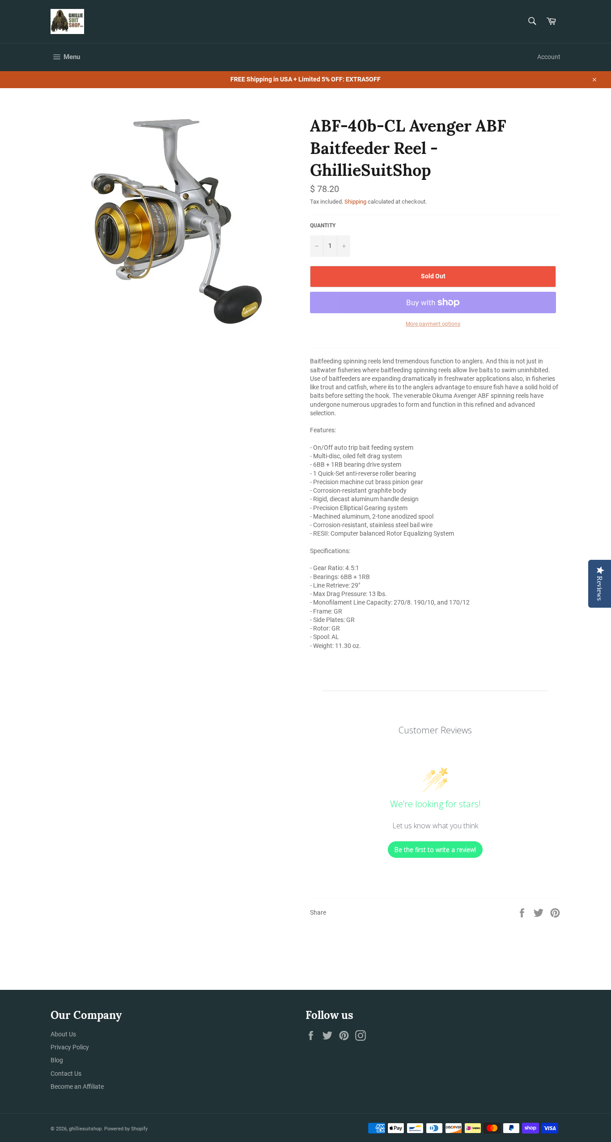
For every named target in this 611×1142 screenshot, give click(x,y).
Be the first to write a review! (435, 849)
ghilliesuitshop (85, 1129)
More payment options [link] (433, 324)
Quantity (322, 225)
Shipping (355, 201)
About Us (63, 1034)
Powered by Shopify (126, 1129)
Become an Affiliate (77, 1086)
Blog (57, 1060)
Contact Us (66, 1073)
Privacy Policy (70, 1047)
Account (548, 56)
